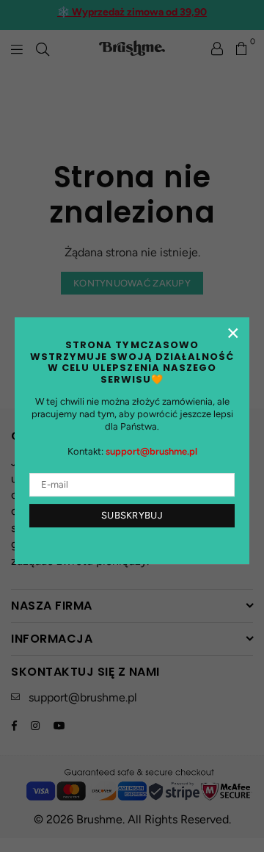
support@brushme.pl (151, 451)
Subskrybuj (132, 515)
